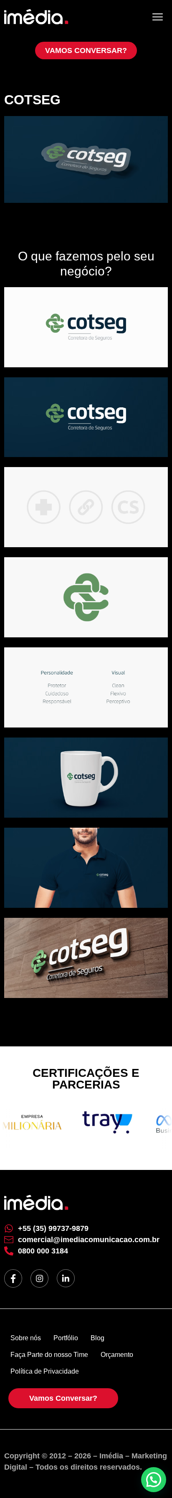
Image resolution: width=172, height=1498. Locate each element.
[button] (153, 1479)
